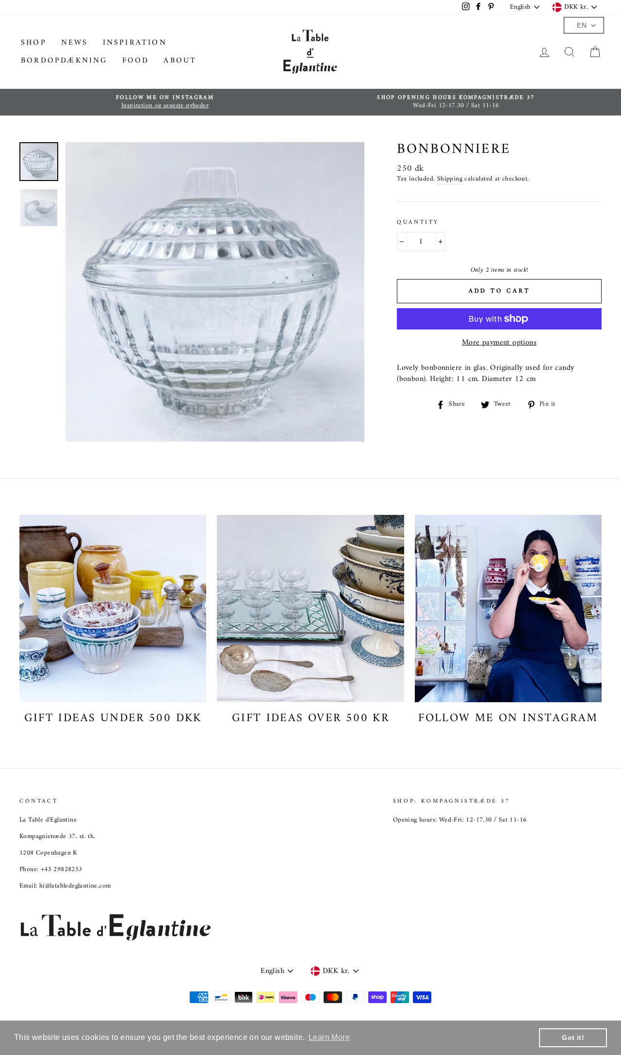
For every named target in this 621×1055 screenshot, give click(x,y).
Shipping (449, 179)
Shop (34, 42)
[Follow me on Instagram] (508, 608)
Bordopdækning (64, 60)
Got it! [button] (573, 1037)
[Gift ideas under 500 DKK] (112, 608)
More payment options (499, 342)
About (179, 60)
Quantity (418, 223)
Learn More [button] (329, 1037)
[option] (164, 102)
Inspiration (135, 42)
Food (135, 60)
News (74, 42)
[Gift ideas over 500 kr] (310, 608)
